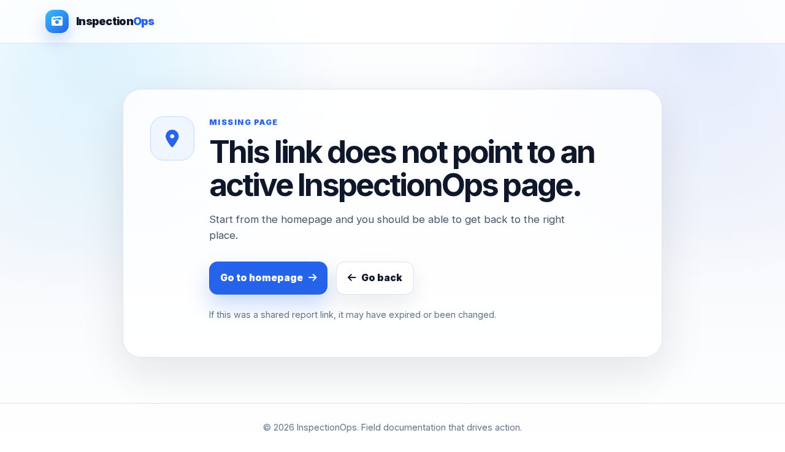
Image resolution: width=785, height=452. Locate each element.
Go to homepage (261, 278)
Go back (381, 278)
